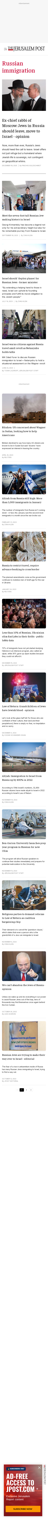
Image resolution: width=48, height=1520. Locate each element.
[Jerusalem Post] (26, 49)
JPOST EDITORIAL (11, 1081)
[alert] (23, 1490)
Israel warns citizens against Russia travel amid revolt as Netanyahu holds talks (22, 347)
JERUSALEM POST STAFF (28, 371)
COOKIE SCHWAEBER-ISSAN (15, 735)
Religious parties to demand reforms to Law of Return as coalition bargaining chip (23, 917)
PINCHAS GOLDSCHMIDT (31, 166)
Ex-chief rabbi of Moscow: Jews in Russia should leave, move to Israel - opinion (23, 128)
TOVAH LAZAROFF (11, 371)
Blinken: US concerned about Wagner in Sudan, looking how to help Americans (24, 431)
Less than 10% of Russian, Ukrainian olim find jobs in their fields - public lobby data (23, 636)
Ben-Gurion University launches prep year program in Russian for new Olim (24, 846)
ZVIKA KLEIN (28, 235)
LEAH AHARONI (10, 1014)
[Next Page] (31, 1090)
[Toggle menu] (5, 49)
